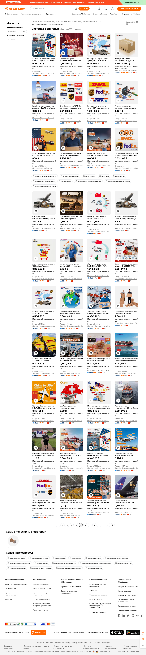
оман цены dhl (120, 176)
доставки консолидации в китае (45, 176)
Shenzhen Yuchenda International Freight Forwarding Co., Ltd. (126, 168)
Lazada (73, 642)
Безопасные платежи (41, 584)
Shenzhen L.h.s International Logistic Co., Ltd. (44, 228)
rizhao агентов (90, 176)
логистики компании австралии (45, 186)
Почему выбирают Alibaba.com (16, 584)
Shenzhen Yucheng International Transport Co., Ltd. (71, 165)
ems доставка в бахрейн (71, 176)
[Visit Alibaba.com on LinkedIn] (123, 615)
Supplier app (66, 632)
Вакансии (8, 599)
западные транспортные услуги (65, 563)
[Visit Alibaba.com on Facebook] (119, 615)
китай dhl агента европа (18, 558)
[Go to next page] (113, 525)
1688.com (49, 642)
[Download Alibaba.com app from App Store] (117, 632)
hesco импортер (60, 558)
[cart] (106, 9)
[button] (76, 8)
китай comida (76, 558)
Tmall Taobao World (62, 642)
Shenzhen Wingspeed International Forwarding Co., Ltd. (44, 118)
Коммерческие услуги (48, 21)
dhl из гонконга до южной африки (119, 181)
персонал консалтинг (124, 563)
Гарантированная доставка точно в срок (42, 594)
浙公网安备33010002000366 (110, 651)
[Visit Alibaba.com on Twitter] (128, 615)
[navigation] (17, 273)
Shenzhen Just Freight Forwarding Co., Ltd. (71, 279)
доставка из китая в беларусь (42, 568)
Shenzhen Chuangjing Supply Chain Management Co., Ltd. (126, 373)
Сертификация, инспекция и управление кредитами (79, 21)
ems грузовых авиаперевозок (45, 181)
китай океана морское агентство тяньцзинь (96, 563)
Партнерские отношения (127, 606)
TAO (90, 642)
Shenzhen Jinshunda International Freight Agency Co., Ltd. (44, 515)
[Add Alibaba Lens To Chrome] (38, 632)
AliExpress (40, 642)
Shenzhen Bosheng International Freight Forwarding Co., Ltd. (71, 73)
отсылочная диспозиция (18, 568)
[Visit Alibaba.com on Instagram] (132, 615)
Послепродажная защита (42, 599)
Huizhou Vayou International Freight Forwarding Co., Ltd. (71, 121)
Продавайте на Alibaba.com (128, 587)
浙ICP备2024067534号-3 (131, 651)
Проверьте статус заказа (127, 595)
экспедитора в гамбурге (40, 558)
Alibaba (34, 21)
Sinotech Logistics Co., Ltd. (97, 121)
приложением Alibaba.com (97, 632)
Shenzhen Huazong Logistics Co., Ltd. (71, 326)
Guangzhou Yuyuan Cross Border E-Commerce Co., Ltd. (99, 370)
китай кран (105, 176)
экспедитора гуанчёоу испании (117, 558)
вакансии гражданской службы (20, 563)
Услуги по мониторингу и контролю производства (42, 605)
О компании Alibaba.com (14, 579)
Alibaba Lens (16, 632)
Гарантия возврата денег (42, 588)
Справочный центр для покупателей (97, 585)
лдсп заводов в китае (95, 568)
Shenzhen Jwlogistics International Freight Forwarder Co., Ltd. (126, 70)
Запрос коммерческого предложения (69, 592)
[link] (143, 633)
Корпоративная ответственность (11, 594)
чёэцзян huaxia (66, 181)
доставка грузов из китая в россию (69, 568)
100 (108, 525)
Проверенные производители (72, 587)
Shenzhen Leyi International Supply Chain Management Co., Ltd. (44, 73)
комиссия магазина (94, 558)
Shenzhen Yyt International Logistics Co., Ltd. (99, 73)
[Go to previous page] (58, 525)
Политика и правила (40, 610)
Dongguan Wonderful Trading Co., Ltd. (44, 468)
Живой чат (93, 590)
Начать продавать (124, 591)
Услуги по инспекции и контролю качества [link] (47, 24)
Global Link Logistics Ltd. (123, 512)
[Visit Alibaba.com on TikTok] (142, 615)
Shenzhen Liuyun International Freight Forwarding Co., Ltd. (44, 326)
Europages (106, 642)
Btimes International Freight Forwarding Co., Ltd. (126, 121)
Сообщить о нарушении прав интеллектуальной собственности (100, 606)
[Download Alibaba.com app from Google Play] (133, 632)
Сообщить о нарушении (98, 612)
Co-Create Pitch (10, 588)
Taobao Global (82, 642)
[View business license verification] (94, 651)
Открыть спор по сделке (98, 595)
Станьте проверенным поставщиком (126, 601)
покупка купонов (42, 563)
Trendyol (97, 642)
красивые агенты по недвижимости (89, 181)
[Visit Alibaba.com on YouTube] (137, 615)
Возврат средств (95, 599)
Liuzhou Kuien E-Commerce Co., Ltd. (71, 421)
